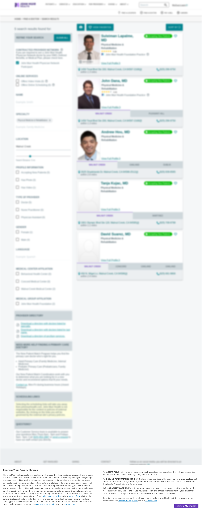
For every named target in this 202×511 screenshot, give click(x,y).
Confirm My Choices (186, 505)
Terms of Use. (75, 496)
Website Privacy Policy (51, 496)
